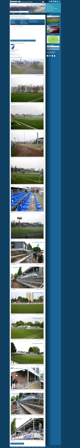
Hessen (17, 16)
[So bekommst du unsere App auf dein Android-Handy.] (52, 56)
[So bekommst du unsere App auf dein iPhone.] (55, 56)
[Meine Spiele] (54, 1)
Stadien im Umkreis (25, 40)
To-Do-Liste (33, 40)
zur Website (12, 53)
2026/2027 (53, 29)
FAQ (26, 447)
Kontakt (33, 447)
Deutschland (16, 15)
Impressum (37, 447)
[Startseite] (15, 2)
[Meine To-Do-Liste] (52, 1)
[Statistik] (56, 1)
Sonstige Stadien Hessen (23, 15)
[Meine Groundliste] (50, 1)
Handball (20, 13)
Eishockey (27, 13)
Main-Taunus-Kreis (22, 16)
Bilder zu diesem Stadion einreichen (17, 443)
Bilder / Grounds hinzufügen (15, 447)
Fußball (13, 13)
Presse (30, 447)
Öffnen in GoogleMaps (15, 40)
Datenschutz (42, 447)
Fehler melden (23, 447)
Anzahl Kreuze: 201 (33, 20)
